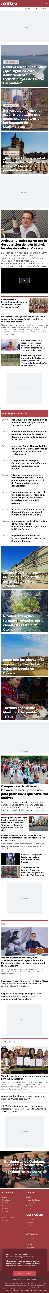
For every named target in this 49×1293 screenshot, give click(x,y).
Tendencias (6, 1214)
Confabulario (31, 1247)
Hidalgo (29, 1197)
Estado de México (33, 1200)
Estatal (5, 1197)
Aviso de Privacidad (27, 1265)
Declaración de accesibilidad (24, 1279)
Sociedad (6, 1203)
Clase (28, 1241)
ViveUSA (29, 1244)
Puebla (28, 1209)
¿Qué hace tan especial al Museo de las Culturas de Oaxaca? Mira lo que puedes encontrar (24, 164)
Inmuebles (30, 1219)
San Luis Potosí (32, 1203)
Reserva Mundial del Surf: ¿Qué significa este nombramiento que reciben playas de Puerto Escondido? (24, 75)
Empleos (29, 1222)
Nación (5, 1212)
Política (5, 1209)
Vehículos (29, 1225)
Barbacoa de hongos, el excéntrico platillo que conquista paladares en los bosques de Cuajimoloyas (22, 119)
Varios (28, 1228)
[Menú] (46, 3)
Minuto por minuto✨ (15, 413)
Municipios (6, 1206)
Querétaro (30, 1206)
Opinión (5, 1220)
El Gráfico (30, 1238)
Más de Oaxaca (11, 62)
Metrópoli (6, 1200)
